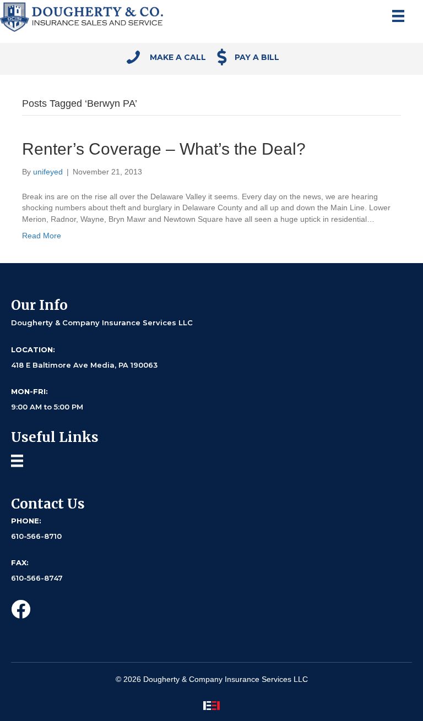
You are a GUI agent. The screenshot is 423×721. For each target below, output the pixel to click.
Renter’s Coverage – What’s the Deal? (164, 149)
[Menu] (398, 16)
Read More (41, 235)
